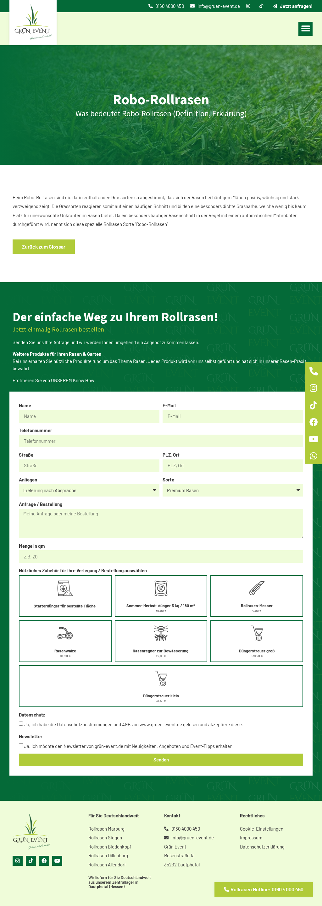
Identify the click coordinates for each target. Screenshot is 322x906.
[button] (305, 29)
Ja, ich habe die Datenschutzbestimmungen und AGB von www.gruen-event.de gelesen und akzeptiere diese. (133, 724)
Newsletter (30, 736)
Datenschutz (32, 714)
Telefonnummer (35, 430)
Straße (26, 455)
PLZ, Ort (171, 455)
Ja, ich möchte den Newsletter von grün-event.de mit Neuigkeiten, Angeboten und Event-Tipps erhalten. (129, 746)
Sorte (168, 479)
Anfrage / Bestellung (40, 504)
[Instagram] (18, 861)
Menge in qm (32, 546)
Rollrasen (112, 224)
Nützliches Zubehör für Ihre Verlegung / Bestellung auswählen (83, 570)
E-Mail (169, 405)
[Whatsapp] (313, 455)
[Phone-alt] (313, 370)
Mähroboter (285, 215)
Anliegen (28, 479)
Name (25, 405)
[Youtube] (57, 861)
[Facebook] (44, 861)
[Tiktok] (31, 861)
